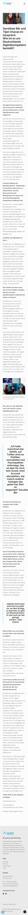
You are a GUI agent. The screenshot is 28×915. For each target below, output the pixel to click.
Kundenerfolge (7, 866)
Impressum (6, 904)
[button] (24, 3)
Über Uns (5, 864)
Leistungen (6, 862)
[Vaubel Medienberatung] (7, 3)
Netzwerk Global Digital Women (13, 811)
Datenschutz (12, 904)
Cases (4, 868)
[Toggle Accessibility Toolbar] (3, 912)
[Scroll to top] (24, 912)
